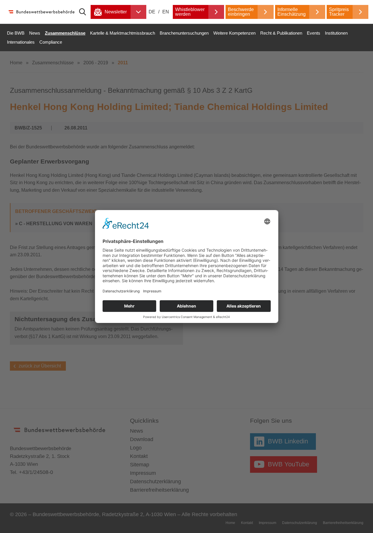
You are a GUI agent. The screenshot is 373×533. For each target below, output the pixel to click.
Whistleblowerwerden (190, 12)
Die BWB (15, 33)
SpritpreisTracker (339, 12)
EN (165, 11)
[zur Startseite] (41, 12)
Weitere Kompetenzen (234, 33)
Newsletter (116, 11)
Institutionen (336, 33)
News (34, 33)
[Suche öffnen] (85, 11)
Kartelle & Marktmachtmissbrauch (122, 33)
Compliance (50, 42)
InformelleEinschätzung (291, 12)
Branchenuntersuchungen (184, 33)
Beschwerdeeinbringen (241, 12)
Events (313, 33)
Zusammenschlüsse (65, 33)
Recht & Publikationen (281, 33)
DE (152, 11)
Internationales (21, 42)
